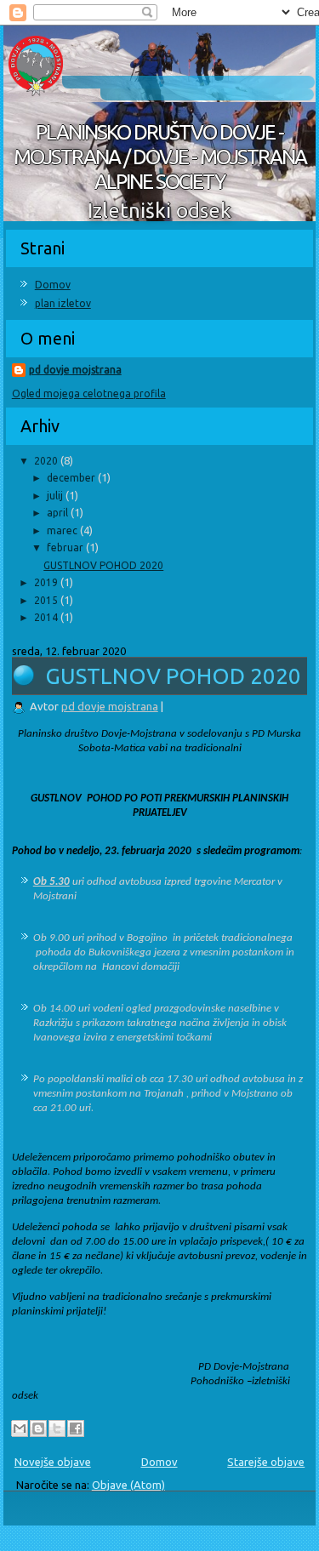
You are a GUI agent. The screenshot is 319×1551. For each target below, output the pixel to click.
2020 (47, 460)
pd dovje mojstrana (75, 369)
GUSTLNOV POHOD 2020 (103, 565)
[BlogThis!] (38, 1428)
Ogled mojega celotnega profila (89, 393)
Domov (53, 284)
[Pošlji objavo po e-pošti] (19, 1428)
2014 (47, 617)
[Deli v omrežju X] (57, 1428)
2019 (47, 582)
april (59, 512)
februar (66, 547)
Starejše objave (266, 1462)
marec (63, 530)
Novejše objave (52, 1462)
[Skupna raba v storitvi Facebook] (75, 1428)
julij (56, 495)
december (72, 477)
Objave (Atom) (128, 1485)
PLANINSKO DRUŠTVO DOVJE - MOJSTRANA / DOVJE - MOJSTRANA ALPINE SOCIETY (160, 157)
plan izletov (63, 303)
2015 (47, 600)
